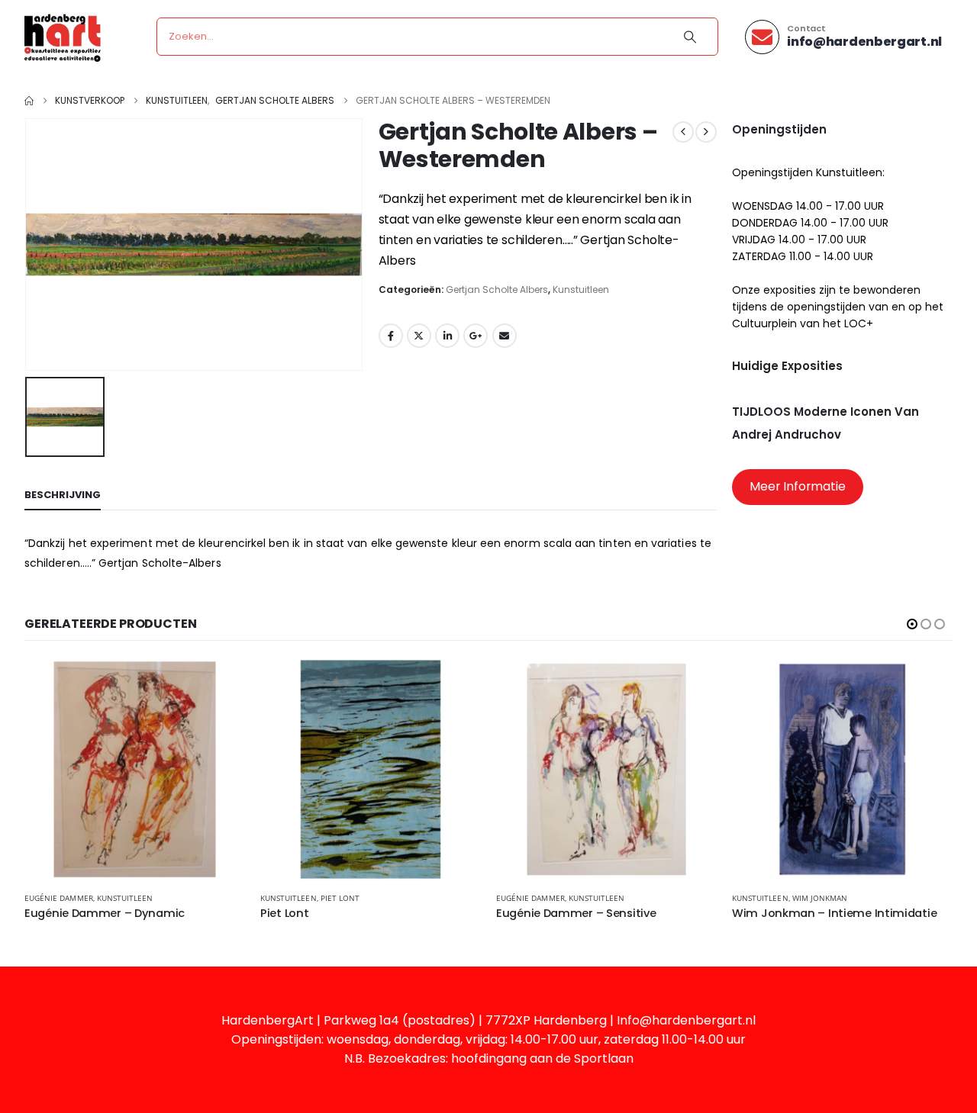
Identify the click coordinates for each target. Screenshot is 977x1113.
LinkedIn (447, 335)
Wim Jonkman (820, 898)
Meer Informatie (798, 486)
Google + (475, 335)
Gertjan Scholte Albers (497, 289)
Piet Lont (340, 898)
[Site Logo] (62, 37)
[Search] (690, 36)
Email (504, 335)
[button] (912, 624)
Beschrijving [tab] (62, 494)
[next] (706, 132)
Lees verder (220, 684)
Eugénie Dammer (58, 898)
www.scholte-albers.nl (484, 260)
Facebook (391, 335)
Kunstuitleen (581, 289)
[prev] (683, 132)
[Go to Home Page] (29, 100)
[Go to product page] (134, 769)
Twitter (419, 335)
